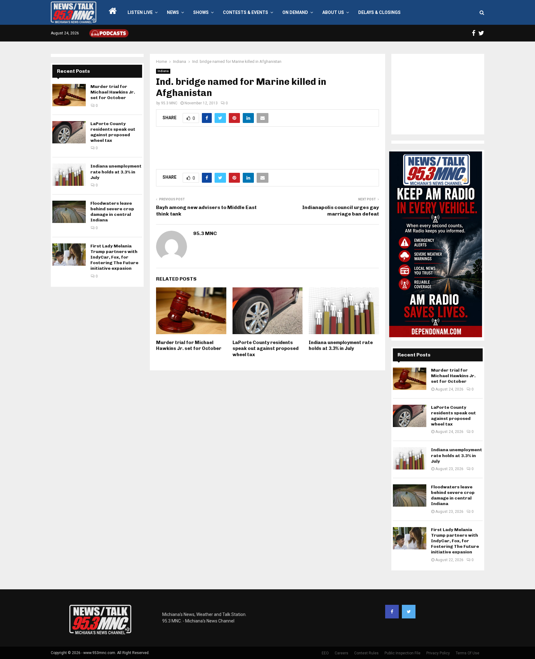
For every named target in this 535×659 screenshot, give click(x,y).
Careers (341, 653)
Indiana (163, 71)
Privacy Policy (438, 653)
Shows (201, 12)
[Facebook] (392, 611)
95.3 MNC (169, 103)
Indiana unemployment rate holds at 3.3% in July (341, 345)
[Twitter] (408, 611)
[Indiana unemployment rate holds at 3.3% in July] (69, 175)
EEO (325, 653)
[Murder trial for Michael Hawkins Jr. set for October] (69, 95)
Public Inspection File (402, 653)
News (173, 12)
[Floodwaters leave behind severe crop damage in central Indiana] (69, 212)
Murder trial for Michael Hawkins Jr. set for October (188, 345)
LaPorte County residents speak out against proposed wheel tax (265, 348)
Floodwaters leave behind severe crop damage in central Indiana (112, 212)
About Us (333, 12)
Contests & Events (245, 12)
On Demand (295, 12)
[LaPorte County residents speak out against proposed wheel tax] (69, 132)
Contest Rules (366, 653)
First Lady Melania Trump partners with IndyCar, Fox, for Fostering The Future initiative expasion (114, 257)
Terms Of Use (467, 653)
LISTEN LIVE (140, 12)
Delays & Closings (379, 12)
